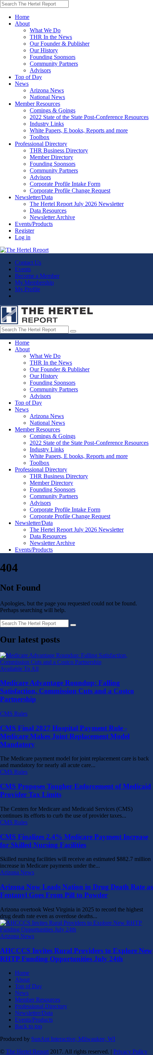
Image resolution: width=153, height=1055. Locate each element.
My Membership (34, 282)
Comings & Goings (52, 110)
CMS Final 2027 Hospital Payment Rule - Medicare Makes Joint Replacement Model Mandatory (65, 736)
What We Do (45, 30)
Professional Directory (41, 144)
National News (47, 97)
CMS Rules (13, 713)
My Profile (27, 289)
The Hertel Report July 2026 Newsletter (77, 204)
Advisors (40, 70)
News (22, 83)
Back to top (28, 1026)
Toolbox (39, 137)
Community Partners (54, 63)
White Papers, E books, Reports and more (79, 130)
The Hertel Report (27, 1051)
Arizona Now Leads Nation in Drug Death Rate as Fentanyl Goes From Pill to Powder (76, 891)
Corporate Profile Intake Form (65, 184)
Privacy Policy (130, 1051)
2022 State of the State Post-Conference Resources (89, 117)
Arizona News (47, 90)
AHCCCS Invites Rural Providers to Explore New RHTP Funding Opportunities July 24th (76, 955)
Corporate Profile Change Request (70, 190)
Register (24, 230)
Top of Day (28, 77)
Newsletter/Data (34, 197)
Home (22, 17)
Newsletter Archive (52, 217)
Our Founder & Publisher (59, 43)
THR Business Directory (59, 150)
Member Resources (37, 104)
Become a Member (37, 276)
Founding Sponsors (52, 57)
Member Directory (51, 157)
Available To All (19, 668)
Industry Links (47, 124)
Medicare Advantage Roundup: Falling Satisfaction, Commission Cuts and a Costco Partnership (67, 691)
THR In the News (51, 37)
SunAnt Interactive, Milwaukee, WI (73, 1039)
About (22, 23)
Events (23, 269)
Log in (22, 237)
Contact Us (28, 262)
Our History (44, 50)
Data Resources (48, 210)
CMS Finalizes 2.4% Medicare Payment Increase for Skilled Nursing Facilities (74, 841)
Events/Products (34, 224)
